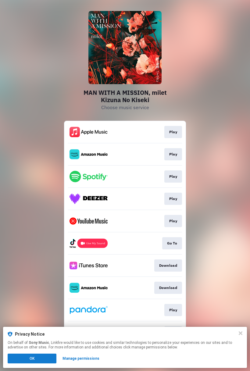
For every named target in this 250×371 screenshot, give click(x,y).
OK (32, 358)
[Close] (240, 333)
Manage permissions (80, 358)
